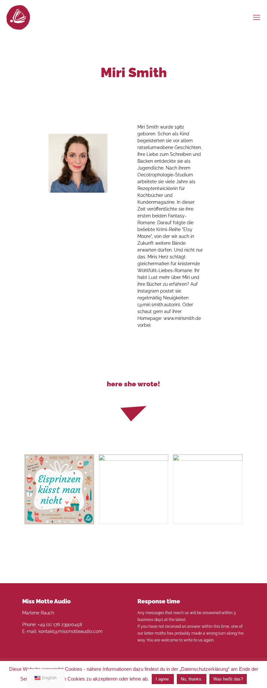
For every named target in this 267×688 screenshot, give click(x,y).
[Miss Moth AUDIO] (18, 17)
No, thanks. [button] (192, 679)
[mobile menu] (256, 17)
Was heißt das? (228, 679)
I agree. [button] (163, 679)
